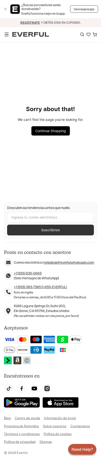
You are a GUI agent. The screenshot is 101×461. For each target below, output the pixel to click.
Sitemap (45, 441)
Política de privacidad (20, 441)
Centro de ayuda (27, 418)
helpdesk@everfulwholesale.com (68, 262)
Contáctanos (80, 426)
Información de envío (60, 418)
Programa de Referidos (21, 426)
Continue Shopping (50, 131)
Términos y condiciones (22, 434)
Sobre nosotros (54, 426)
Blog (7, 418)
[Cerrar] (5, 9)
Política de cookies (58, 434)
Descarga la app (84, 9)
